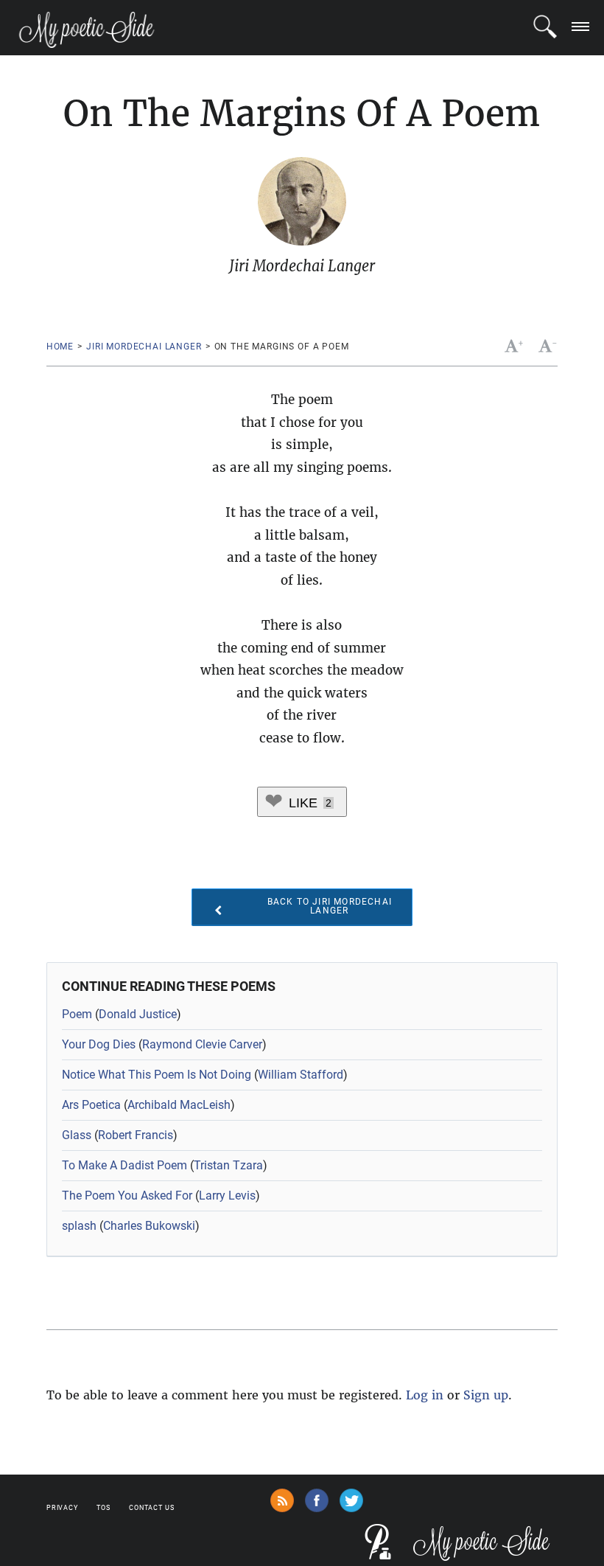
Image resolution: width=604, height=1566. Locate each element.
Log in (424, 1395)
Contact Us (152, 1507)
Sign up (485, 1395)
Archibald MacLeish (179, 1105)
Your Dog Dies (99, 1044)
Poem (77, 1014)
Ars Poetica (91, 1105)
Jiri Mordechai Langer (144, 346)
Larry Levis (227, 1196)
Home (60, 346)
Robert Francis (135, 1135)
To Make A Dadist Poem (124, 1165)
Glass (76, 1135)
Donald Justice (138, 1014)
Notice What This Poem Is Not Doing (156, 1075)
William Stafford (300, 1075)
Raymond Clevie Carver (202, 1044)
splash (79, 1226)
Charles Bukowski (149, 1226)
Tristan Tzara (228, 1165)
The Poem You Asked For (127, 1196)
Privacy (62, 1507)
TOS (103, 1507)
